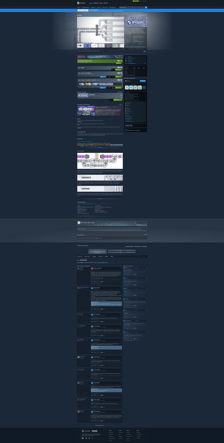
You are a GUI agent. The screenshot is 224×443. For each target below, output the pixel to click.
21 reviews (81, 358)
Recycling (120, 438)
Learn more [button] (143, 80)
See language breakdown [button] (129, 246)
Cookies (128, 438)
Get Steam (138, 432)
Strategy (137, 94)
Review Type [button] (80, 256)
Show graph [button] (143, 256)
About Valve (121, 432)
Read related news (128, 118)
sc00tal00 (81, 267)
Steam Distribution (112, 438)
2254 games (82, 357)
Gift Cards (110, 440)
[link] (111, 77)
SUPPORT (106, 3)
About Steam (111, 432)
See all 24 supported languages (130, 75)
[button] (79, 7)
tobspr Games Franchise (92, 13)
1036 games (82, 383)
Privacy (128, 432)
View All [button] (120, 104)
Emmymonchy (82, 356)
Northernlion (79, 121)
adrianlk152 (82, 369)
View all (145, 234)
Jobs (119, 434)
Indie (131, 94)
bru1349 (81, 313)
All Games (78, 13)
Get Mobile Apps (139, 434)
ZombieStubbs (82, 399)
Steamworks (111, 436)
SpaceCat (81, 382)
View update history (128, 116)
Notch (78, 124)
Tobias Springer (136, 40)
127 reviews (81, 384)
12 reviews (81, 400)
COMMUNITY (96, 3)
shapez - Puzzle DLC (90, 74)
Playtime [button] (106, 256)
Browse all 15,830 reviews (100, 425)
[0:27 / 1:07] (100, 30)
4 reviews (81, 288)
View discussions (128, 119)
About (101, 3)
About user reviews (138, 246)
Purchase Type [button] (87, 256)
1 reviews (81, 412)
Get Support (139, 436)
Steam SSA (111, 434)
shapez (86, 74)
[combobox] (132, 7)
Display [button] (111, 256)
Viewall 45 (144, 87)
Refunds (128, 440)
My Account (139, 438)
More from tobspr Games (87, 222)
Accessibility (129, 434)
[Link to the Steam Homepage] (81, 3)
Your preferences (144, 246)
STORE (90, 3)
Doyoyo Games (141, 41)
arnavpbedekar (82, 325)
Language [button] (94, 256)
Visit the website (128, 102)
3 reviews (81, 370)
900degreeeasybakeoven (84, 287)
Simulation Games (84, 13)
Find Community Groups (129, 121)
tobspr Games (135, 41)
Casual (128, 94)
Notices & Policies (130, 436)
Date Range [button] (100, 256)
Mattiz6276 (82, 339)
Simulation (133, 94)
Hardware (120, 436)
